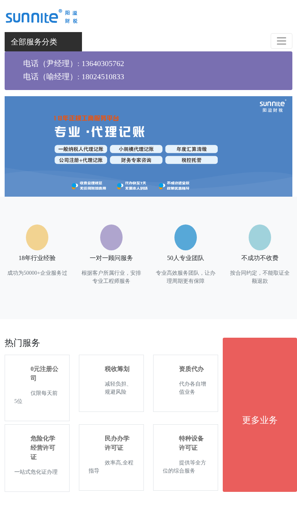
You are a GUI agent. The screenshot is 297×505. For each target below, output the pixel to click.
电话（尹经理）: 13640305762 (73, 63)
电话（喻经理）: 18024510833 (73, 76)
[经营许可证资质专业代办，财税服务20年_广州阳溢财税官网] (41, 14)
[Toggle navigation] (281, 41)
